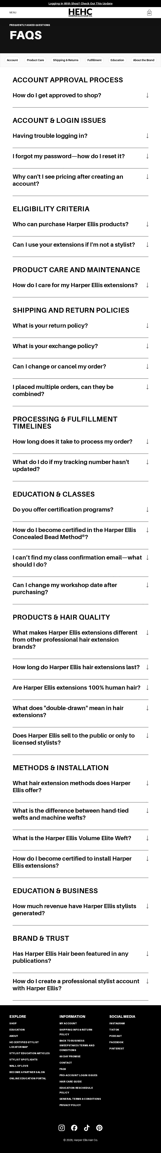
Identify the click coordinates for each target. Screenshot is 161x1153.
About (13, 1036)
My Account (68, 1023)
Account (12, 60)
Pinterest (116, 1048)
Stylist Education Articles (29, 1053)
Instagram (117, 1023)
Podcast (115, 1036)
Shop (12, 1023)
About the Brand (143, 60)
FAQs (62, 1069)
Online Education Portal (27, 1078)
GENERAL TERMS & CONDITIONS (80, 1099)
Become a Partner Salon (27, 1072)
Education (117, 60)
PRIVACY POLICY (70, 1105)
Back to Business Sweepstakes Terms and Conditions (77, 1045)
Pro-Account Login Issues (78, 1075)
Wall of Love (18, 1066)
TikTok (114, 1029)
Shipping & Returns (65, 60)
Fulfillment (94, 60)
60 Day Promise (70, 1056)
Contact (65, 1062)
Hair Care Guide (70, 1081)
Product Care (35, 60)
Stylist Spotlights (23, 1059)
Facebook (116, 1042)
